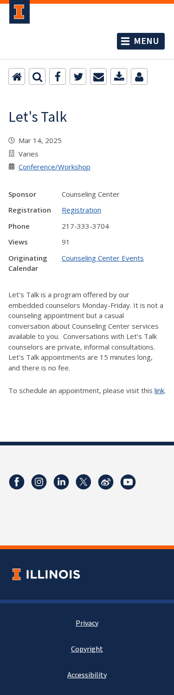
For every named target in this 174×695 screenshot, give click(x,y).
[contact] (139, 76)
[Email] (98, 76)
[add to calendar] (118, 76)
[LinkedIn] (61, 482)
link (159, 390)
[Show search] (37, 76)
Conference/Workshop (54, 166)
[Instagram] (39, 482)
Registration (81, 209)
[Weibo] (106, 482)
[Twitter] (78, 76)
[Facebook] (57, 76)
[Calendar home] (16, 76)
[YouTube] (128, 482)
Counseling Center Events (103, 258)
